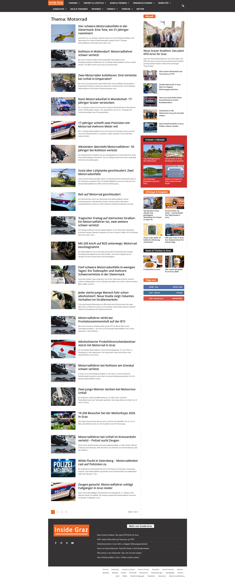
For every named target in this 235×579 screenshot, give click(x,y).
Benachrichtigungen (137, 576)
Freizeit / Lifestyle (155, 139)
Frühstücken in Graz (151, 269)
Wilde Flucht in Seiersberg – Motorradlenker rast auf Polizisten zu (108, 462)
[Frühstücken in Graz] (153, 261)
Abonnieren (177, 298)
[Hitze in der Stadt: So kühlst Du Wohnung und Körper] (153, 230)
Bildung (115, 573)
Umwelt (111, 9)
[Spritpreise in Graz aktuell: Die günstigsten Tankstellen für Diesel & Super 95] (153, 203)
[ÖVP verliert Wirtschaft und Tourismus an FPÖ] (150, 75)
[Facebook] (56, 543)
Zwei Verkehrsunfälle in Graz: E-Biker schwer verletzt (171, 124)
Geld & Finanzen (79, 9)
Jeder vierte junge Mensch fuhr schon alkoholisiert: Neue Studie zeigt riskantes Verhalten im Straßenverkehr (106, 296)
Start (52, 15)
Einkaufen (58, 9)
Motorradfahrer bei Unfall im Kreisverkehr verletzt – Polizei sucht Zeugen (107, 438)
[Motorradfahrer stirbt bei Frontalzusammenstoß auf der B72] (63, 325)
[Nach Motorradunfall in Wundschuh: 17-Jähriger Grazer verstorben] (63, 106)
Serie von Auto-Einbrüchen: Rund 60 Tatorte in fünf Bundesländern (170, 100)
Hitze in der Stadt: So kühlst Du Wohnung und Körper (152, 239)
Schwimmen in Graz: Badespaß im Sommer (174, 159)
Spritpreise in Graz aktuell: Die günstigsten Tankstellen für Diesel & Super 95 (152, 215)
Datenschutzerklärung (176, 576)
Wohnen (96, 9)
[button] (183, 6)
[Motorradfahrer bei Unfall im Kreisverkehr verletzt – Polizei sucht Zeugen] (63, 444)
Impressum (162, 576)
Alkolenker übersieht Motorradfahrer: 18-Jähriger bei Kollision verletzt (106, 148)
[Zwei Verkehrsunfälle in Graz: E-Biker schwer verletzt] (150, 127)
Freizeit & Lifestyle (94, 3)
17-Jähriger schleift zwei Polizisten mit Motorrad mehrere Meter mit (104, 124)
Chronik (73, 3)
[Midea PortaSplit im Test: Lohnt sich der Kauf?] (174, 171)
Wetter (140, 9)
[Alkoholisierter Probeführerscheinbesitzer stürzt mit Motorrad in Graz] (63, 349)
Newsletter (151, 576)
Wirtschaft (132, 573)
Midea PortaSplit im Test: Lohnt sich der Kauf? (173, 181)
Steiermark (115, 569)
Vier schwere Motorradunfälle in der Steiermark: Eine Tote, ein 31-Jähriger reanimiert (103, 29)
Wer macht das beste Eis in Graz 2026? (174, 270)
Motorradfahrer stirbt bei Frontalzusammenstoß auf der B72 (101, 319)
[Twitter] (67, 543)
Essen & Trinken (118, 3)
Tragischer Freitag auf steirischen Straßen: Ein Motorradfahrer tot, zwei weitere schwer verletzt (106, 221)
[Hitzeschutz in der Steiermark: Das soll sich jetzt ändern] (150, 114)
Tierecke (126, 9)
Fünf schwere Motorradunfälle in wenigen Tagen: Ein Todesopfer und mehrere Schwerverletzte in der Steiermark (106, 270)
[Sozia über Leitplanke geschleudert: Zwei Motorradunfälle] (63, 178)
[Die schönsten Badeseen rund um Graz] (153, 171)
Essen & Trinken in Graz (158, 250)
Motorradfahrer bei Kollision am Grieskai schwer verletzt (106, 367)
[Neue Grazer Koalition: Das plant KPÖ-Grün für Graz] (163, 34)
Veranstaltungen (142, 3)
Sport (118, 576)
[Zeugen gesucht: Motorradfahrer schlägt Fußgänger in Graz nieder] (63, 492)
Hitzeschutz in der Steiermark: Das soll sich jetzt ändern (171, 113)
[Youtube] (72, 543)
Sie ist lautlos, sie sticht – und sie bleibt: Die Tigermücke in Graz (174, 214)
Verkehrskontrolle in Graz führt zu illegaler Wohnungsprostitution (170, 87)
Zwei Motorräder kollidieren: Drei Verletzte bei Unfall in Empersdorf (107, 77)
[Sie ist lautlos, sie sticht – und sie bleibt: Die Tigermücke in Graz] (174, 203)
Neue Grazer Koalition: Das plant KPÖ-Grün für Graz (163, 52)
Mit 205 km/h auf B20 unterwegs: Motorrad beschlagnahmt (107, 245)
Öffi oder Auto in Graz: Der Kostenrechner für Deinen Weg (174, 239)
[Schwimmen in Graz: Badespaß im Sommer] (174, 150)
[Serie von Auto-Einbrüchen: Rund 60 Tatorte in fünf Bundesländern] (150, 101)
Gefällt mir (177, 287)
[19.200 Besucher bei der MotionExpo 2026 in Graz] (63, 420)
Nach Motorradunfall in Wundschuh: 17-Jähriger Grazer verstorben (105, 100)
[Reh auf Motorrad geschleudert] (63, 202)
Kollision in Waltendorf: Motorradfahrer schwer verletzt (105, 53)
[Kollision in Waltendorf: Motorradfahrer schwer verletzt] (63, 59)
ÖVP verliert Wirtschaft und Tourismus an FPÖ (170, 72)
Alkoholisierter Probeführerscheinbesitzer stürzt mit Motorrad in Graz (107, 343)
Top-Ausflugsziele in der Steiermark (151, 159)
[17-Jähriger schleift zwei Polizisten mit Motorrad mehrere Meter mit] (63, 130)
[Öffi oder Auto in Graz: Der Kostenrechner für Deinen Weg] (174, 230)
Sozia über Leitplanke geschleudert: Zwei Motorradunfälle (106, 172)
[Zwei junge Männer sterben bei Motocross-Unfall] (63, 396)
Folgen (179, 293)
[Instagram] (62, 543)
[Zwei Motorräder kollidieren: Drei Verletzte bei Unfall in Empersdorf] (63, 82)
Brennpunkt (144, 573)
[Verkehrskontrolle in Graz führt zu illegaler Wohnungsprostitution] (150, 88)
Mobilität (163, 3)
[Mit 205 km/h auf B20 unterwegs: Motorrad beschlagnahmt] (63, 251)
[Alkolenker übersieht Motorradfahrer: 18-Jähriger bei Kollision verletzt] (63, 154)
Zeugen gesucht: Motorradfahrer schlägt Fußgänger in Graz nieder (105, 486)
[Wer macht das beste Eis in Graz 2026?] (174, 261)
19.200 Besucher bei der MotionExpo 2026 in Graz (106, 414)
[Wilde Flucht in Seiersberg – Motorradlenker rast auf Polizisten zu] (63, 468)
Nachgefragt (170, 573)
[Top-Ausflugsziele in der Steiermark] (153, 150)
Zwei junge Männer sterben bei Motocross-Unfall (107, 391)
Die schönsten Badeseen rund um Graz (151, 181)
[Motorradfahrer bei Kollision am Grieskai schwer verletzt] (63, 373)
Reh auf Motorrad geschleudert (99, 194)
